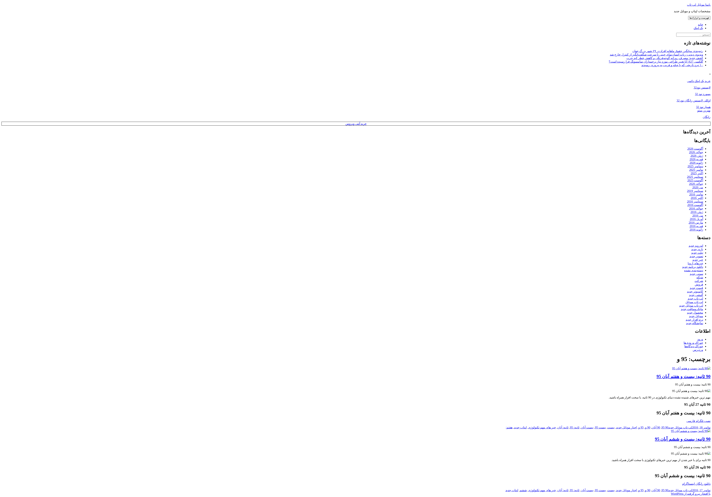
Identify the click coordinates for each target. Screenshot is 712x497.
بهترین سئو (704, 110)
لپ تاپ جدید (695, 298)
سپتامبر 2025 (695, 176)
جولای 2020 (696, 183)
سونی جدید (696, 273)
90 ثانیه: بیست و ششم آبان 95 (683, 439)
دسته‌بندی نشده (693, 270)
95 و (641, 427)
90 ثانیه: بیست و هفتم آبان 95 (684, 376)
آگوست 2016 (695, 205)
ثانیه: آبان (562, 427)
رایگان (707, 117)
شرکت (699, 280)
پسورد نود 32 (703, 94)
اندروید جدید (696, 245)
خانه (700, 24)
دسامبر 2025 (695, 166)
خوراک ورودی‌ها (693, 342)
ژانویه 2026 (696, 162)
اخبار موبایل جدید (626, 427)
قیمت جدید (696, 288)
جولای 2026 (696, 152)
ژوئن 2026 (696, 155)
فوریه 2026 (696, 159)
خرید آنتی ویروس (356, 123)
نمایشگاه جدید (694, 323)
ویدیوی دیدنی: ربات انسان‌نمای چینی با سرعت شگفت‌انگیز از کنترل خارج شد (656, 54)
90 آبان (656, 427)
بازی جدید (697, 249)
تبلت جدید (697, 252)
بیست (611, 427)
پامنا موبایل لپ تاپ (699, 4)
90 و (647, 427)
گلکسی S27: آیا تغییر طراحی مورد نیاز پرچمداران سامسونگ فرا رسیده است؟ (656, 61)
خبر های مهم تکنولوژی (542, 427)
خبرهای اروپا (695, 263)
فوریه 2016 (696, 226)
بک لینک (698, 28)
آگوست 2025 (695, 180)
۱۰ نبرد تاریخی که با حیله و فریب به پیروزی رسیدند (672, 65)
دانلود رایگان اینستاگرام (696, 483)
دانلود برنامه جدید (692, 266)
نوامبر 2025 (696, 169)
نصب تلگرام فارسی (698, 421)
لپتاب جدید (520, 427)
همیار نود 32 (703, 107)
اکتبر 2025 (697, 173)
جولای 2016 (696, 208)
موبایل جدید (696, 316)
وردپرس (698, 349)
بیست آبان (587, 427)
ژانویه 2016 (696, 229)
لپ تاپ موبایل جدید (691, 305)
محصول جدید (695, 312)
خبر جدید (697, 259)
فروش (699, 284)
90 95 (665, 427)
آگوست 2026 (695, 148)
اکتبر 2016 (697, 198)
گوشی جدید (696, 295)
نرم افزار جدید (694, 319)
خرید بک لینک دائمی (699, 81)
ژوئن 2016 (696, 212)
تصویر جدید (696, 256)
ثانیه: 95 (574, 427)
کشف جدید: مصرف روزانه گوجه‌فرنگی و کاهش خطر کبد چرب (665, 58)
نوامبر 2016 (696, 194)
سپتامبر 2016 (695, 201)
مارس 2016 (696, 222)
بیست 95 (600, 427)
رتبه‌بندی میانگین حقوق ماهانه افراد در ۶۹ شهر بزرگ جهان (667, 51)
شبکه (699, 277)
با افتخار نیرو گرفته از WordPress (691, 493)
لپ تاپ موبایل (694, 302)
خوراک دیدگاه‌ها (693, 346)
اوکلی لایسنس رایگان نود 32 (694, 100)
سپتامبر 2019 (695, 190)
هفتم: (509, 427)
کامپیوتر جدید (695, 291)
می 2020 (697, 187)
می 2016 (697, 215)
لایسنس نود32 (702, 87)
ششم (523, 490)
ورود (700, 339)
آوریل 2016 (696, 219)
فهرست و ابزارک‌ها (699, 17)
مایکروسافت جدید (692, 309)
